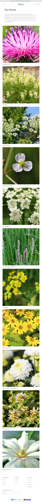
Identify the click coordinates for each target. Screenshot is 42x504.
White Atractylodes (6, 64)
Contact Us (17, 479)
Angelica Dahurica (6, 145)
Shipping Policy (29, 486)
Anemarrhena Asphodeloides (8, 266)
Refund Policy (29, 484)
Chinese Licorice (6, 428)
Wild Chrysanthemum (7, 347)
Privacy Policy (29, 482)
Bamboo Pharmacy (19, 501)
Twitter (4, 484)
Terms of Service (30, 479)
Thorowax (5, 307)
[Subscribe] (20, 493)
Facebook (4, 479)
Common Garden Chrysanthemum (10, 388)
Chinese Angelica (6, 226)
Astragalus (5, 104)
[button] (3, 4)
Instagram (4, 482)
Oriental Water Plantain (7, 185)
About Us (16, 482)
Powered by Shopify (24, 501)
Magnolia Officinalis (7, 469)
